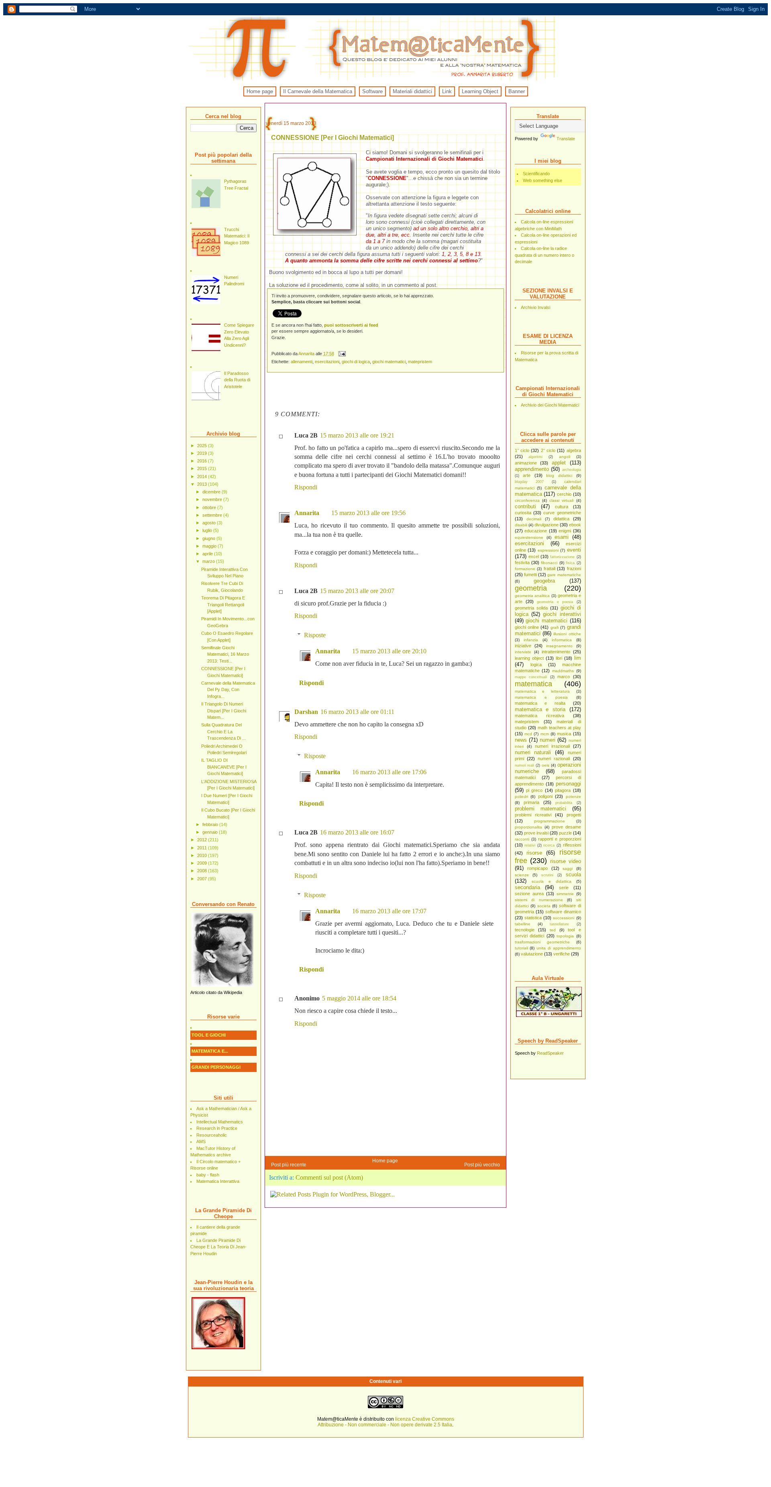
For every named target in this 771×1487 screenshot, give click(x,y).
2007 (202, 878)
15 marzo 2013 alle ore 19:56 (368, 512)
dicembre (212, 491)
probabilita (563, 803)
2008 (202, 870)
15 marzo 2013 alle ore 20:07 (357, 590)
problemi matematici (540, 809)
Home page (260, 91)
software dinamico (563, 911)
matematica (533, 684)
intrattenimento (556, 651)
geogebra (544, 581)
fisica (570, 563)
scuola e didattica (551, 881)
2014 (202, 476)
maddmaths (563, 671)
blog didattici (559, 475)
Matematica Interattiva (217, 1181)
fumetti (530, 574)
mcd (528, 734)
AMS (201, 1141)
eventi (574, 550)
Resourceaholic (211, 1135)
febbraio (210, 824)
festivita (522, 562)
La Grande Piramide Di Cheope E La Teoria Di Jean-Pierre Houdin (218, 1247)
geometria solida (531, 607)
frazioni (574, 568)
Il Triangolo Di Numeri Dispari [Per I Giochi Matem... (223, 711)
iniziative (523, 645)
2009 (202, 863)
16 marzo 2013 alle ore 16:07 (357, 832)
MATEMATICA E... (210, 1051)
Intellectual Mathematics (219, 1121)
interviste (523, 652)
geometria (531, 588)
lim (577, 658)
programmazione (549, 821)
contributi (525, 506)
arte (526, 475)
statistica (533, 917)
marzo (209, 561)
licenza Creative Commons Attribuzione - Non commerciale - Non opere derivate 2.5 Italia (386, 1422)
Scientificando (536, 173)
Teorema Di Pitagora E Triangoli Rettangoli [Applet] (223, 604)
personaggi (568, 784)
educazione (535, 530)
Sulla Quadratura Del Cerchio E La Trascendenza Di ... (223, 731)
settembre (212, 515)
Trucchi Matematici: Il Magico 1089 (236, 236)
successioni (563, 918)
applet (559, 463)
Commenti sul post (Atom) (329, 1177)
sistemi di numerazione (539, 900)
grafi (555, 627)
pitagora (563, 790)
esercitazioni (529, 543)
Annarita (307, 353)
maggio (210, 546)
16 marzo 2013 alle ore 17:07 (389, 911)
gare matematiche (564, 575)
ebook (575, 524)
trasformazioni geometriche (542, 942)
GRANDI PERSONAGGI (216, 1067)
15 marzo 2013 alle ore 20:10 (389, 651)
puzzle (565, 832)
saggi (568, 868)
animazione (526, 462)
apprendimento (532, 469)
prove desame (566, 826)
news (521, 740)
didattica (561, 518)
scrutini (547, 875)
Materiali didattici (412, 91)
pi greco (534, 790)
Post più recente (288, 1165)
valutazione (532, 953)
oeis (545, 765)
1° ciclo (522, 450)
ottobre (209, 507)
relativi (529, 845)
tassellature (559, 924)
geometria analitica (532, 595)
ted (553, 930)
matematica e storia (540, 709)
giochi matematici (546, 621)
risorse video (565, 861)
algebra (574, 450)
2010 (202, 855)
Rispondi (305, 487)
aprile (208, 553)
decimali (533, 519)
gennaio (210, 832)
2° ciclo (548, 450)
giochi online (527, 627)
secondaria (527, 887)
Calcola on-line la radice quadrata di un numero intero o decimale (544, 255)
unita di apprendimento (558, 948)
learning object (529, 658)
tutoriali (521, 948)
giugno (209, 538)
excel (533, 556)
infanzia (531, 640)
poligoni (545, 796)
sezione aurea (529, 893)
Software (372, 91)
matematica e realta (540, 703)
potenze (573, 796)
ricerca (549, 845)
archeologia (571, 470)
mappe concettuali (531, 677)
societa (544, 906)
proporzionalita (528, 827)
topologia (565, 936)
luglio (207, 530)
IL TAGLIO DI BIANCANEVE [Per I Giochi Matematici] (224, 767)
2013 (202, 484)
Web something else (542, 180)
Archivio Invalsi (535, 307)
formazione (525, 569)
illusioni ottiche (567, 634)
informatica (562, 640)
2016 (202, 460)
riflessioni (572, 845)
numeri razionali (554, 758)
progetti (574, 814)
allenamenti (301, 361)
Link (447, 91)
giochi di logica (356, 361)
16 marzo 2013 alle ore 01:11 (357, 711)
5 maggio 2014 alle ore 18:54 (359, 998)
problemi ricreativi (533, 814)
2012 (202, 839)
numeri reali (524, 765)
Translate (566, 138)
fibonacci (549, 562)
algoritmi (535, 457)
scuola (573, 874)
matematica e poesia (541, 697)
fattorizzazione (562, 557)
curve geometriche (562, 512)
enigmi (565, 530)
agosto (209, 522)
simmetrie (565, 894)
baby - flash (207, 1174)
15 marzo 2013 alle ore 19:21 (357, 435)
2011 (202, 847)
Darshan (306, 711)
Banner (516, 91)
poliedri (521, 796)
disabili (521, 525)
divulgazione (546, 524)
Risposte (315, 635)
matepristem (527, 721)
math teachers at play (559, 727)
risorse (534, 853)
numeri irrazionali (552, 746)
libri (559, 658)
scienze (522, 875)
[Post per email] (342, 353)
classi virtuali (561, 500)
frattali (549, 568)
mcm (545, 734)
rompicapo (537, 868)
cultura (561, 506)
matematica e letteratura (542, 691)
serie (564, 887)
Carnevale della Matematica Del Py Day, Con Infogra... (228, 690)
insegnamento (559, 646)
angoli (564, 456)
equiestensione (529, 537)
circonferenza (527, 500)
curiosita (523, 512)
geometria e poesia (555, 602)
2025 (202, 445)
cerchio (564, 494)
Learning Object (480, 91)
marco (563, 676)
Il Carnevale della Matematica (317, 91)
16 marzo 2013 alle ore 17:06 (389, 772)
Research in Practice (216, 1128)
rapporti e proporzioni (559, 839)
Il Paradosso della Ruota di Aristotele (237, 380)
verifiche (561, 953)
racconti (522, 839)
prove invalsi (536, 832)
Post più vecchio (482, 1165)
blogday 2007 (529, 482)
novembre (212, 499)
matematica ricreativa (539, 715)
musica (564, 733)
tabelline (522, 924)
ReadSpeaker (550, 1053)
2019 (202, 453)
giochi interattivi (562, 614)
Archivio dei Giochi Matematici (550, 405)
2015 (202, 468)
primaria (531, 802)
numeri (547, 740)
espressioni (548, 550)
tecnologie (524, 929)
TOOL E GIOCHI (209, 1035)
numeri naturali (533, 752)
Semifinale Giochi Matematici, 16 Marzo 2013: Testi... (225, 654)
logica (536, 664)
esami (562, 537)
